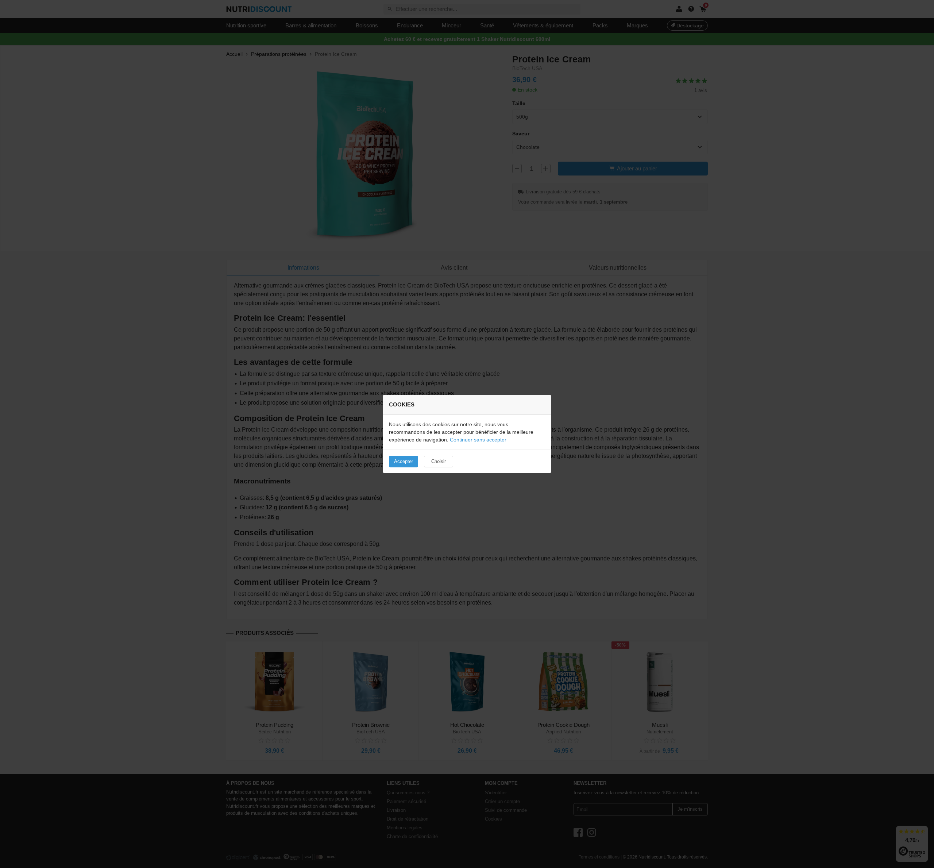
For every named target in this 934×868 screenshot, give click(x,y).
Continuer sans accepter (478, 440)
